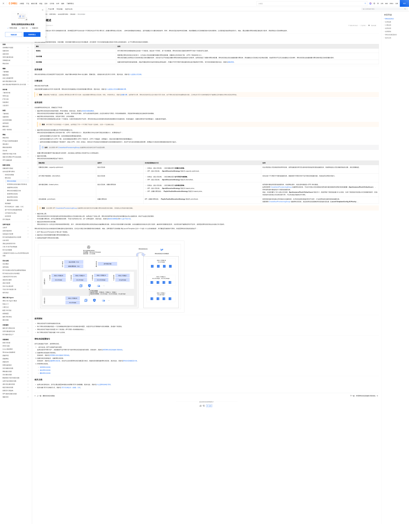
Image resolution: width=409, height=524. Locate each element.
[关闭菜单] (3, 3)
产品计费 (51, 9)
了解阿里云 (70, 3)
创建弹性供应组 (54, 361)
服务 (62, 3)
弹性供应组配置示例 (130, 361)
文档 (382, 3)
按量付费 (123, 89)
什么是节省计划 (125, 219)
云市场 (52, 3)
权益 (40, 3)
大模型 (22, 3)
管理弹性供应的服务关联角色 (112, 350)
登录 (404, 3)
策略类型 (231, 62)
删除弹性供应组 (45, 373)
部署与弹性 (52, 14)
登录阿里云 (32, 34)
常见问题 (60, 9)
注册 (396, 3)
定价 (46, 3)
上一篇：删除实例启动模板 (46, 396)
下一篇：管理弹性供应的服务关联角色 (362, 396)
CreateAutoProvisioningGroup (69, 147)
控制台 (391, 3)
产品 (27, 3)
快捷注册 (14, 35)
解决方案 (34, 3)
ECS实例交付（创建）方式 (71, 387)
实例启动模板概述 (88, 111)
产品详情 (363, 25)
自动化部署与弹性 (63, 14)
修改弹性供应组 (45, 370)
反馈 (210, 406)
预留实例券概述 (113, 219)
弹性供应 (72, 14)
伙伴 (57, 3)
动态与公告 (69, 9)
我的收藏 (373, 25)
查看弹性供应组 (45, 367)
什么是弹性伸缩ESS (103, 384)
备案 (386, 3)
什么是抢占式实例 (135, 74)
